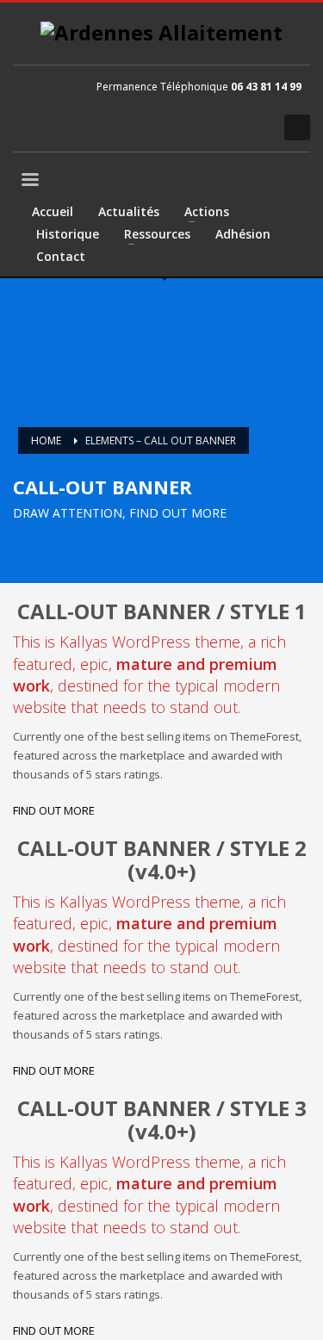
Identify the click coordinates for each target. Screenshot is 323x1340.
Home (46, 440)
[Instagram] (254, 127)
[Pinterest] (228, 127)
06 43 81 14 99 (266, 86)
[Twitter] (202, 127)
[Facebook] (176, 127)
